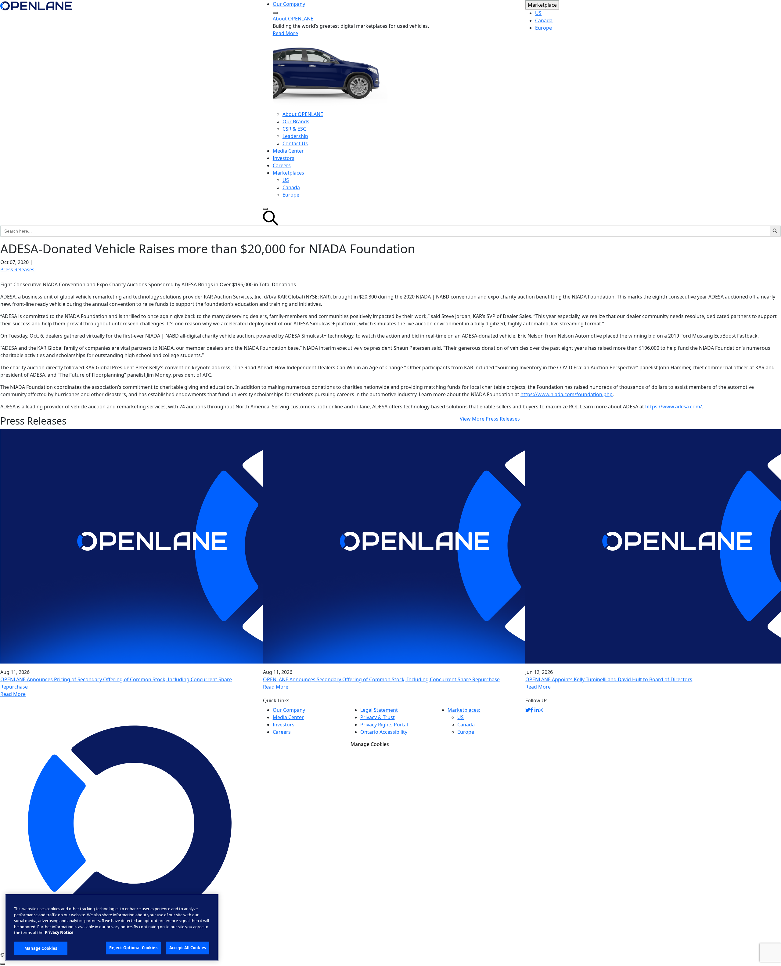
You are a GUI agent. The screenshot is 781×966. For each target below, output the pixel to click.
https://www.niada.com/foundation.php (566, 394)
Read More (285, 33)
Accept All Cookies (187, 947)
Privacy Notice (59, 932)
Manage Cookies (370, 744)
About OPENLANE (293, 18)
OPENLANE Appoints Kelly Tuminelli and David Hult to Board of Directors (608, 679)
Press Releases (17, 269)
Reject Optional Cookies (133, 947)
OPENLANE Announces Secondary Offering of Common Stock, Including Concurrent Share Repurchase (381, 679)
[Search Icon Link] (390, 218)
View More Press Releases (490, 418)
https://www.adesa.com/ (673, 406)
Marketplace (542, 5)
